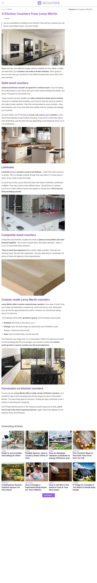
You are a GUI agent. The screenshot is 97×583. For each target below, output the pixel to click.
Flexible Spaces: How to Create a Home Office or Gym (36, 455)
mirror (33, 323)
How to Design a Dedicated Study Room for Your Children (36, 487)
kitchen (13, 172)
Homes (4, 9)
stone (4, 246)
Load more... (48, 495)
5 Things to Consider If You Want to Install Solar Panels (84, 487)
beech (25, 115)
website (20, 183)
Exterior (76, 451)
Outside (75, 483)
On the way (29, 483)
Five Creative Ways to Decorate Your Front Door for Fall (83, 455)
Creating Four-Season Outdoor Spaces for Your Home (12, 487)
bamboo (46, 115)
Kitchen (9, 9)
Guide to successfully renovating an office (12, 454)
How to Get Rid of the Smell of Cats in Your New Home (59, 487)
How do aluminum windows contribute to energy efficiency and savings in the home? (59, 455)
